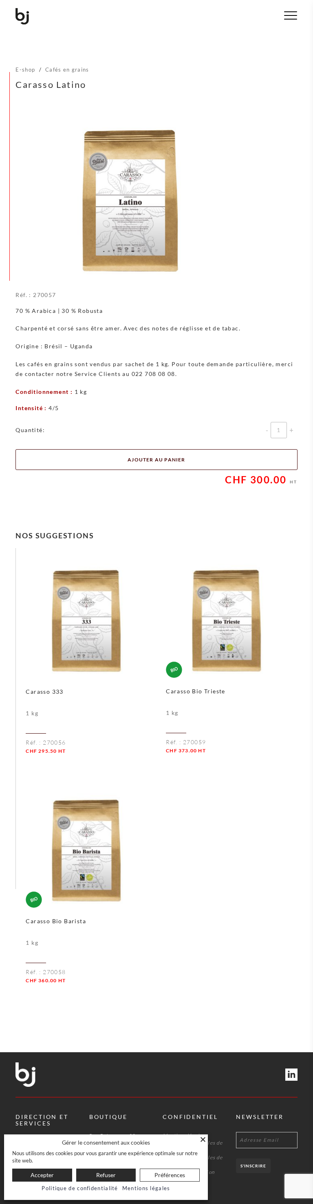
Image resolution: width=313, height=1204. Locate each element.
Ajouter (105, 764)
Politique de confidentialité (80, 1188)
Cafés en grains (67, 69)
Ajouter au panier (156, 460)
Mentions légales (146, 1188)
